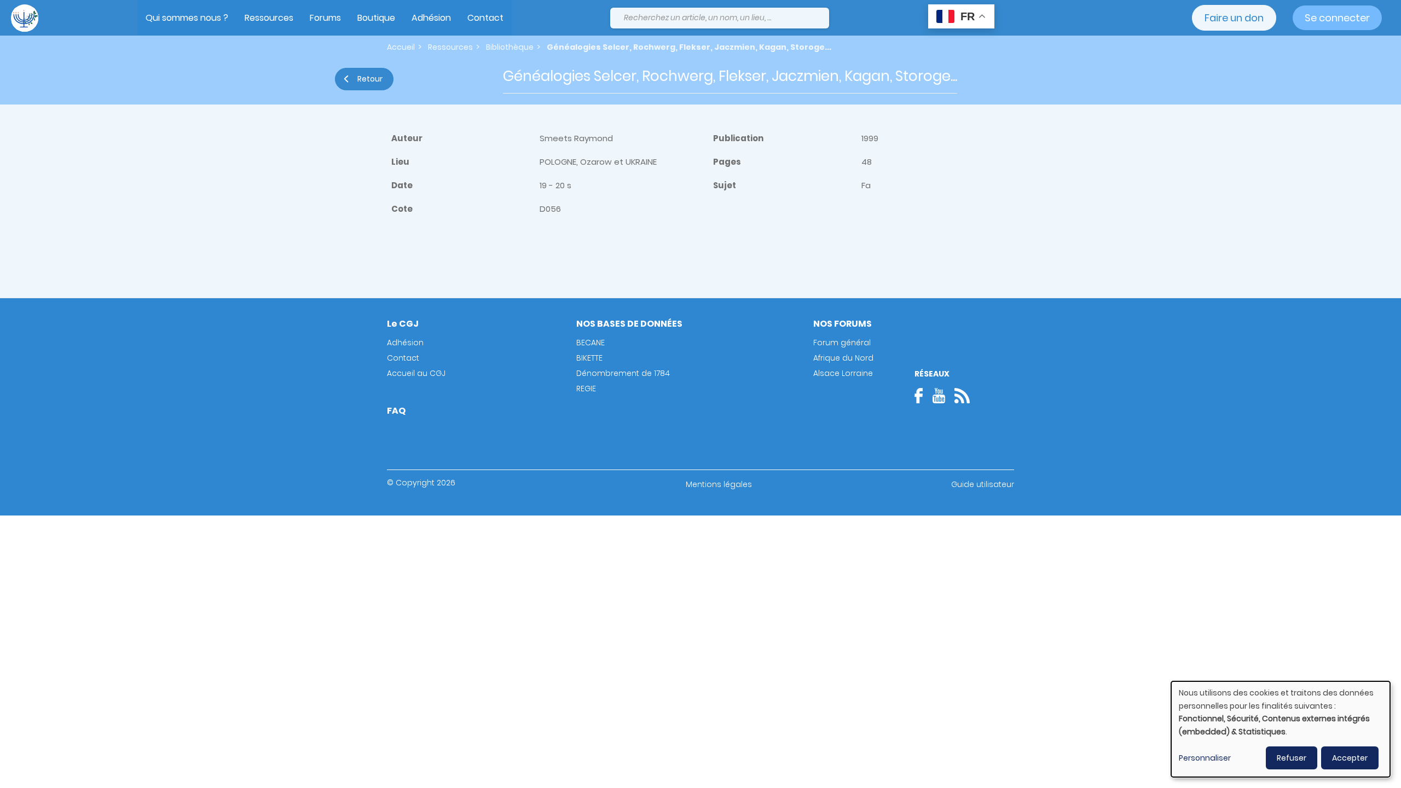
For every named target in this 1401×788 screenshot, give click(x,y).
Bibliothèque (510, 47)
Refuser (1291, 757)
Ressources (269, 17)
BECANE (590, 342)
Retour (370, 78)
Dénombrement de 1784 (623, 373)
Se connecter (1337, 18)
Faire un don (1234, 18)
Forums (325, 17)
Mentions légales (719, 484)
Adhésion (431, 17)
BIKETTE (589, 357)
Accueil (401, 47)
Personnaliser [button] (1205, 757)
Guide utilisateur (982, 484)
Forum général (842, 342)
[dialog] (1280, 729)
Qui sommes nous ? (187, 17)
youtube (938, 395)
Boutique (376, 17)
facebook (922, 395)
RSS (962, 395)
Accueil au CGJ (416, 373)
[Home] (24, 18)
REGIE (586, 388)
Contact (485, 17)
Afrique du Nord (843, 357)
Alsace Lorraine (843, 373)
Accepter (1350, 757)
